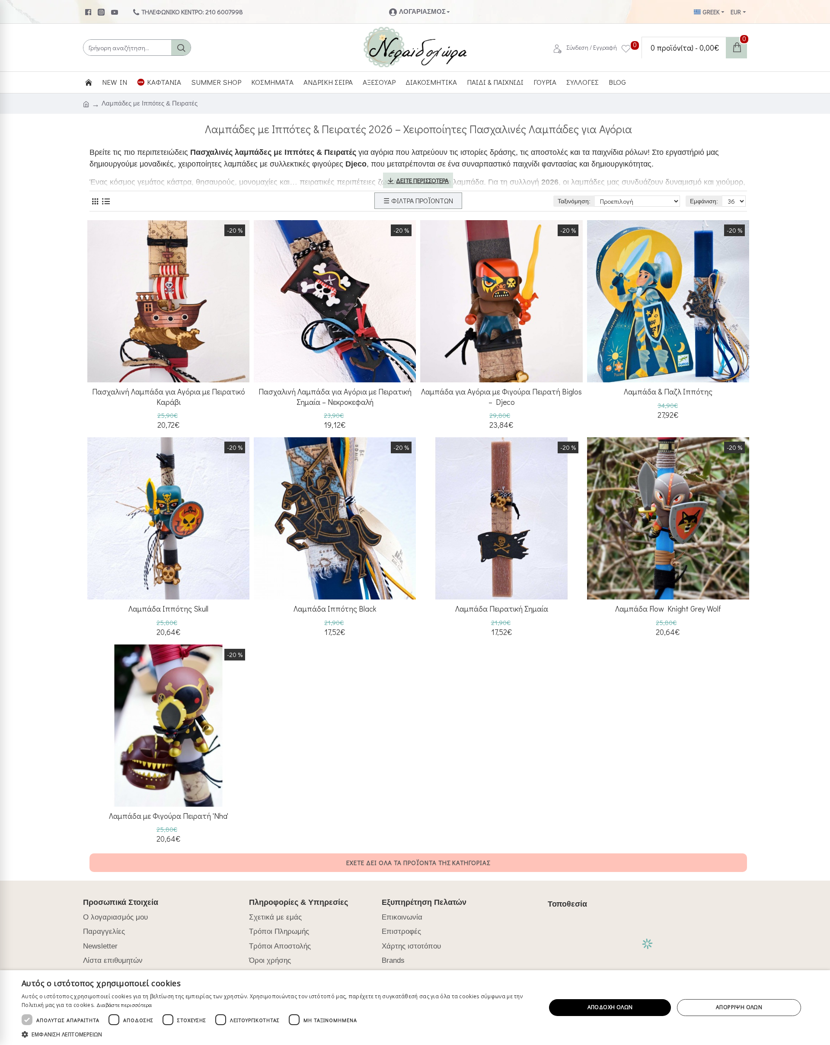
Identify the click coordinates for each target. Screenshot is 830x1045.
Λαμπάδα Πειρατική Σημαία (501, 609)
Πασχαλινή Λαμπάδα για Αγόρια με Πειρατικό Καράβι (168, 397)
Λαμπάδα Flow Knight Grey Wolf (668, 609)
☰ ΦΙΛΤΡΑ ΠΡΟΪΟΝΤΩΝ (418, 200)
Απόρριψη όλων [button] (739, 1007)
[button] (276, 1034)
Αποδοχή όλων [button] (610, 1007)
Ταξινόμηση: (574, 201)
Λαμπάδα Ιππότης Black (335, 609)
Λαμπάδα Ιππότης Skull (168, 609)
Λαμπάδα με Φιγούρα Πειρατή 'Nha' (168, 816)
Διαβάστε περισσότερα (124, 1004)
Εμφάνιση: (704, 201)
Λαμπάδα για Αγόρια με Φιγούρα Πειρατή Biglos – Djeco (501, 397)
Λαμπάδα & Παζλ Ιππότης (668, 392)
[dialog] (415, 1007)
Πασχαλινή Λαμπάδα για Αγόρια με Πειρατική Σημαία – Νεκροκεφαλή (335, 397)
